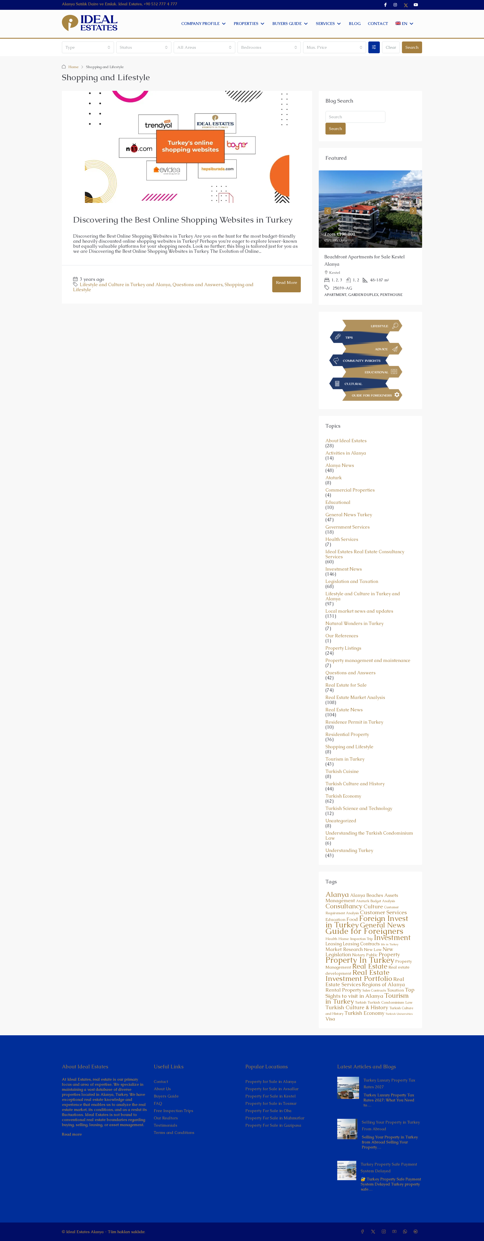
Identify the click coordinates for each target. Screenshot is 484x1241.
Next (413, 206)
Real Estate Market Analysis (355, 683)
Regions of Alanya (383, 970)
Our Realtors (166, 1103)
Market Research (344, 935)
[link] (370, 209)
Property (389, 939)
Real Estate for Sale (346, 670)
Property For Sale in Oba (268, 1096)
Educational (337, 487)
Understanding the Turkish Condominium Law (369, 821)
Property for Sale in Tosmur (271, 1088)
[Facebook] (363, 1217)
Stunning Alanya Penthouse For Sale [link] (362, 257)
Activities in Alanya (345, 438)
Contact (161, 1066)
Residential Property (347, 720)
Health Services (341, 524)
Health (331, 924)
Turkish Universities (399, 999)
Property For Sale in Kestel (270, 1081)
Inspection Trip (361, 924)
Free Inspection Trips (173, 1096)
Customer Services (383, 897)
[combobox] (88, 47)
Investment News (343, 554)
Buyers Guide (166, 1081)
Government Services (347, 512)
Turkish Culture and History (355, 769)
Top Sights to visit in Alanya (370, 978)
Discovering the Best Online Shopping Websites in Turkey (182, 219)
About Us (162, 1074)
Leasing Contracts (361, 929)
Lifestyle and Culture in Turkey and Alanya (125, 285)
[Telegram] (417, 1217)
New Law (372, 934)
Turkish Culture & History (356, 992)
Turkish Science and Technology (358, 794)
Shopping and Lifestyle (349, 732)
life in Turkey (389, 930)
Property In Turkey (359, 945)
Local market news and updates (359, 596)
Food (352, 905)
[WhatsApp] (406, 1217)
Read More (286, 282)
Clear (391, 47)
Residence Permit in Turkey (354, 707)
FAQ (158, 1088)
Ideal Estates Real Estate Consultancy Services (364, 540)
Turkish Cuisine (342, 757)
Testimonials (165, 1110)
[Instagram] (385, 1217)
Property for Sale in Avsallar (272, 1074)
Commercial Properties (350, 475)
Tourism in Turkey (344, 744)
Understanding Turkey (349, 836)
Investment (392, 923)
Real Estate (369, 951)
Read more (72, 1119)
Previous (327, 206)
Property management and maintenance (367, 646)
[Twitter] (374, 1217)
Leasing (333, 929)
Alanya (337, 879)
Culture (373, 891)
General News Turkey (348, 500)
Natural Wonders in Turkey (354, 609)
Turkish (360, 988)
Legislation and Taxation (351, 566)
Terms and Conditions (174, 1117)
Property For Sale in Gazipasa (273, 1110)
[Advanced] (374, 47)
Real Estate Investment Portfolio (358, 961)
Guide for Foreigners (364, 916)
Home (73, 66)
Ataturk (333, 463)
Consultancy (343, 891)
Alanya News (339, 450)
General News (382, 910)
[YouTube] (395, 1217)
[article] (370, 230)
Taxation (395, 975)
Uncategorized (340, 806)
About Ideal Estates (346, 426)
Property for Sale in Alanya (270, 1066)
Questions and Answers (198, 285)
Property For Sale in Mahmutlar (274, 1103)
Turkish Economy (343, 781)
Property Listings (343, 633)
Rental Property (343, 975)
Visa (330, 1004)
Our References (341, 621)
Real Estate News (344, 695)
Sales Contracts (374, 976)
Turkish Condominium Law (390, 987)
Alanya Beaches (366, 881)
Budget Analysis (383, 886)
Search (412, 47)
